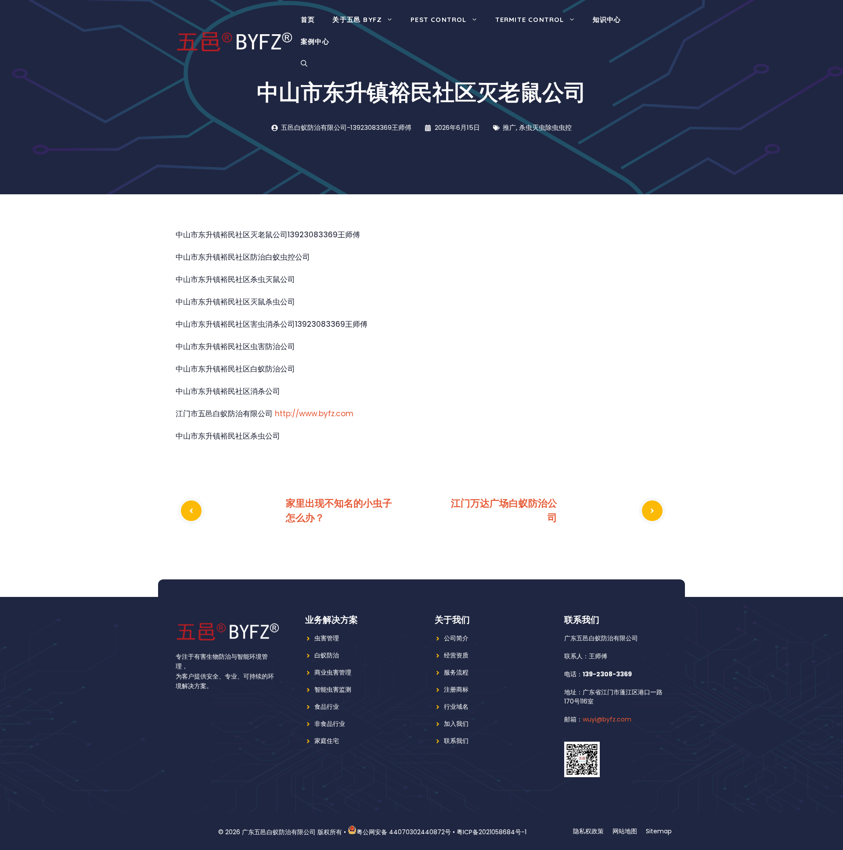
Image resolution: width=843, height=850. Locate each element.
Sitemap (659, 831)
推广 (509, 127)
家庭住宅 (326, 740)
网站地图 (624, 831)
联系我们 (456, 740)
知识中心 (607, 19)
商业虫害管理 (332, 672)
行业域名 (456, 706)
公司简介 (456, 638)
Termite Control (529, 19)
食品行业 (326, 706)
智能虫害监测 (332, 689)
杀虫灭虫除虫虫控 (545, 127)
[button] (304, 64)
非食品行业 (329, 723)
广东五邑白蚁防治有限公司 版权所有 (292, 832)
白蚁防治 (326, 655)
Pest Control (438, 19)
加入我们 (456, 723)
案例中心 (315, 41)
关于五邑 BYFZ (357, 19)
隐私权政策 (588, 831)
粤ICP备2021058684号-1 (491, 832)
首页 (308, 19)
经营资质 (456, 655)
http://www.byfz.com (314, 413)
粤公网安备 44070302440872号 (404, 832)
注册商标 (456, 689)
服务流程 (456, 672)
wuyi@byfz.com (607, 719)
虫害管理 (326, 638)
